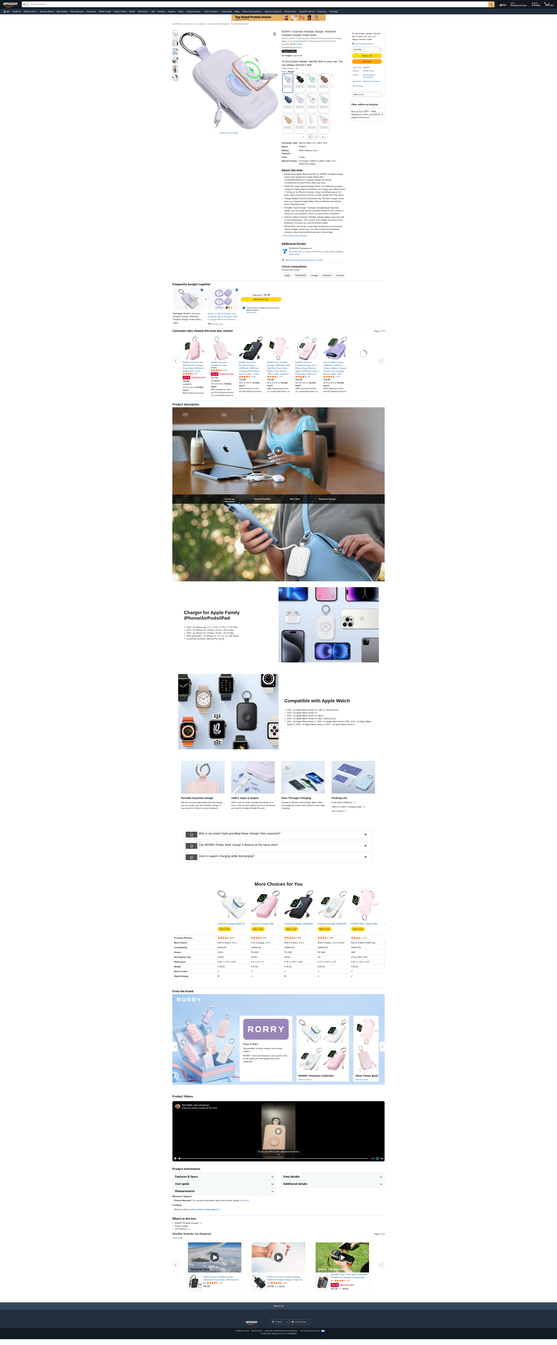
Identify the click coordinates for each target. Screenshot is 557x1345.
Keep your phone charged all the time (199, 1108)
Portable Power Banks (240, 24)
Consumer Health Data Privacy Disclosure (281, 1331)
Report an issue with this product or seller (304, 260)
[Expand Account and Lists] (527, 5)
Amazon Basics (47, 11)
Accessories (200, 24)
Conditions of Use (242, 1331)
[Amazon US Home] (251, 1323)
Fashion (161, 11)
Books (132, 11)
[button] (6, 11)
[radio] (175, 34)
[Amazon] (10, 4)
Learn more (294, 254)
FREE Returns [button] (288, 68)
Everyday (333, 11)
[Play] (174, 1158)
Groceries (91, 11)
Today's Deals (120, 11)
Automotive (227, 11)
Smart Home (290, 11)
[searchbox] (258, 4)
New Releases (77, 11)
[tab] (229, 499)
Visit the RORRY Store (292, 44)
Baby (237, 11)
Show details (251, 313)
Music (181, 11)
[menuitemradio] (377, 1158)
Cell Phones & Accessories (182, 24)
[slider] (273, 1158)
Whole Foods (105, 11)
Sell (153, 11)
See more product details (295, 235)
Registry (171, 11)
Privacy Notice (257, 1331)
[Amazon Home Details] (201, 11)
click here (244, 1200)
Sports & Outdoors (273, 11)
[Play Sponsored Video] (214, 1257)
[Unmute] (381, 1158)
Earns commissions (201, 1105)
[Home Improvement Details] (262, 11)
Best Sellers (62, 11)
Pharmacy (322, 11)
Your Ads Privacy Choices (310, 1331)
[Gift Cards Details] (148, 11)
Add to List (359, 94)
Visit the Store (305, 1079)
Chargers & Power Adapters (218, 24)
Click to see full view (229, 133)
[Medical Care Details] (37, 11)
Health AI (16, 11)
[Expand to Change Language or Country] (506, 5)
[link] (223, 299)
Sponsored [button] (176, 1238)
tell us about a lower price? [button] (204, 1209)
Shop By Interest (306, 11)
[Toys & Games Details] (218, 11)
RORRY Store (368, 71)
